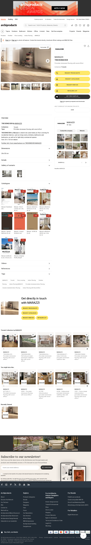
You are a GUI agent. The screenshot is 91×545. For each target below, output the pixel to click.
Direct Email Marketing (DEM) (76, 502)
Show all (61, 162)
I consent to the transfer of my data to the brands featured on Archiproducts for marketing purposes (25, 474)
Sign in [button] (7, 40)
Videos (3, 263)
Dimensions (5, 148)
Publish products (38, 19)
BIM (16, 19)
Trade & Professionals (59, 19)
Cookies (56, 537)
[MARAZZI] (59, 49)
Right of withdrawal (51, 518)
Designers (26, 502)
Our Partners (4, 502)
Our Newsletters (28, 513)
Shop (47, 507)
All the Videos (27, 518)
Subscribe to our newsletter (9, 521)
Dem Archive (27, 515)
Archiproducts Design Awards (9, 518)
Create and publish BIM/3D (75, 499)
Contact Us (4, 507)
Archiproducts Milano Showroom (10, 513)
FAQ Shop (48, 526)
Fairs (24, 507)
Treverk (63, 67)
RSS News (78, 537)
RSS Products (86, 537)
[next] (86, 162)
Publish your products (74, 497)
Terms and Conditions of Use (67, 537)
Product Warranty (51, 515)
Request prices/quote (72, 73)
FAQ (2, 505)
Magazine (26, 505)
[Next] (48, 61)
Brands (25, 499)
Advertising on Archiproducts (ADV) (78, 505)
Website (82, 130)
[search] (26, 25)
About (2, 497)
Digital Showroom (73, 514)
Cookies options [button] (48, 537)
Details (3, 160)
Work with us (4, 510)
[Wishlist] (80, 25)
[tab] (89, 19)
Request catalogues (72, 79)
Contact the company (66, 130)
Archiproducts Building (29, 523)
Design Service (70, 19)
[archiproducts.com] (9, 25)
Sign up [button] (14, 40)
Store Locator (49, 510)
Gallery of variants (8, 165)
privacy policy (32, 478)
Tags (3, 274)
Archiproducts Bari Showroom (9, 515)
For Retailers (48, 19)
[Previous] (4, 61)
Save (72, 109)
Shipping (48, 512)
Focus (25, 510)
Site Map (87, 539)
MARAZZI (59, 57)
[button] (83, 19)
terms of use (21, 478)
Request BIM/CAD (72, 84)
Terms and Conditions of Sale (54, 520)
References (5, 269)
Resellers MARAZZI (60, 168)
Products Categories (29, 497)
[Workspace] (76, 25)
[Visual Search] (65, 25)
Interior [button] (3, 19)
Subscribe (47, 467)
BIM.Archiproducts (28, 521)
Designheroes (27, 526)
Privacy (41, 537)
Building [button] (10, 19)
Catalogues (5, 183)
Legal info (48, 523)
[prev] (82, 162)
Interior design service (52, 502)
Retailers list (72, 90)
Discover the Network (7, 499)
